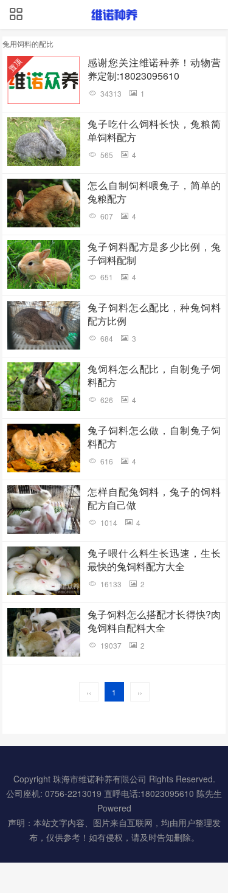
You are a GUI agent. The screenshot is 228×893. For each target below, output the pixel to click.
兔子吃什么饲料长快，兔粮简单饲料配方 (154, 130)
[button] (15, 14)
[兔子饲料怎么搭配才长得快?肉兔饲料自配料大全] (43, 632)
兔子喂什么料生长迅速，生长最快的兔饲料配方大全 (154, 559)
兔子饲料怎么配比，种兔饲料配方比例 (154, 314)
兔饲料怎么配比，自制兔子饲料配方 (154, 375)
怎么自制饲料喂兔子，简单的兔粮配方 (154, 192)
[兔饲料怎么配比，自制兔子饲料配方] (43, 386)
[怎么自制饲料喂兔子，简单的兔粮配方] (43, 203)
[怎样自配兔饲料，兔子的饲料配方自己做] (43, 509)
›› (139, 692)
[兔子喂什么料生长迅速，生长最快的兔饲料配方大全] (43, 570)
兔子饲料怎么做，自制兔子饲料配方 (154, 437)
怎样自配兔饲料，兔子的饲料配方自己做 (154, 498)
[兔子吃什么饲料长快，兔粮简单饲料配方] (43, 141)
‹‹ (88, 692)
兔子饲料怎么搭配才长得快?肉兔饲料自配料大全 (154, 621)
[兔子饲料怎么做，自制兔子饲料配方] (43, 448)
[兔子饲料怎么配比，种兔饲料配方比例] (43, 325)
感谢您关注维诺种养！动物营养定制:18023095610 (154, 69)
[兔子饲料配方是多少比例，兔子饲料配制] (43, 264)
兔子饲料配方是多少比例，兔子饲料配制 (154, 253)
